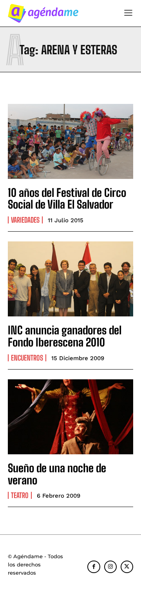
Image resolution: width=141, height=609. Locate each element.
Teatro (20, 495)
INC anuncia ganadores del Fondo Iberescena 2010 (64, 336)
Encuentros (27, 357)
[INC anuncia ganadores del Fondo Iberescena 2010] (70, 278)
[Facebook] (93, 567)
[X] (127, 567)
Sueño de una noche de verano (57, 474)
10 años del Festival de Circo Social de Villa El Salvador (67, 198)
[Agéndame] (43, 13)
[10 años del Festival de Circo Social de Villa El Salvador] (70, 141)
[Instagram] (110, 567)
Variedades (25, 219)
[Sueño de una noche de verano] (70, 416)
